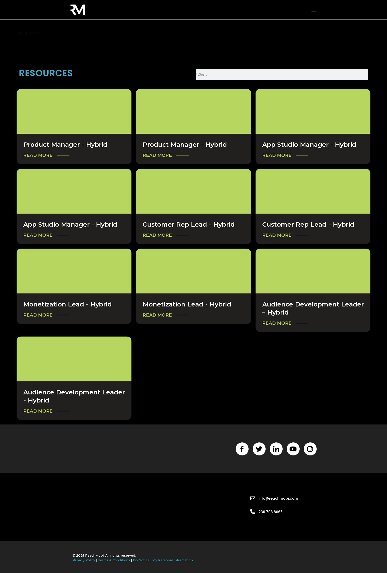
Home (19, 33)
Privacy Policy (84, 560)
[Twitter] (259, 448)
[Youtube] (293, 448)
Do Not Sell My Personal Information (163, 560)
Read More (38, 155)
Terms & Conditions (114, 560)
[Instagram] (310, 448)
